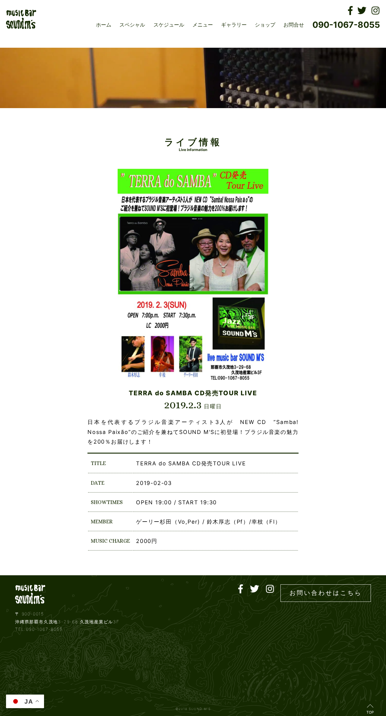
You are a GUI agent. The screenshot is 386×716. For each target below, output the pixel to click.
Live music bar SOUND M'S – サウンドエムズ (21, 19)
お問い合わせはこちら (326, 592)
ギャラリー (234, 25)
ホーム (103, 25)
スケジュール (168, 25)
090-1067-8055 (346, 25)
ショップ (265, 25)
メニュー (202, 25)
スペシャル (132, 25)
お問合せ (293, 25)
